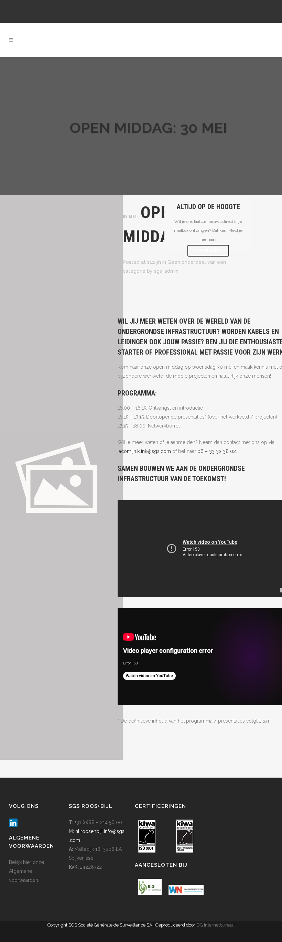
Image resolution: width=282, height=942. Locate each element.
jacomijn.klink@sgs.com (144, 451)
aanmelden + (208, 250)
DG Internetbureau (215, 925)
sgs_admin (166, 271)
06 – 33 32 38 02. (217, 451)
